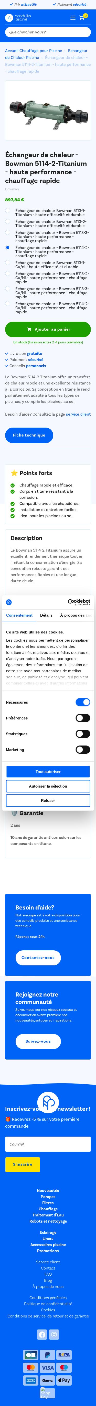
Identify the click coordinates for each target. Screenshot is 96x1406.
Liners (48, 1238)
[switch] (83, 718)
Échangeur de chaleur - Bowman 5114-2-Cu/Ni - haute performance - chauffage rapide (52, 307)
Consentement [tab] (19, 615)
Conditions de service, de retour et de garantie (48, 1316)
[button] (83, 114)
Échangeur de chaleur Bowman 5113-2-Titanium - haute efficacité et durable (51, 223)
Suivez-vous (38, 1041)
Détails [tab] (46, 615)
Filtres (48, 1202)
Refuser (48, 800)
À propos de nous (48, 1286)
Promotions (48, 1250)
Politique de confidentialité (48, 1304)
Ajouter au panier (52, 329)
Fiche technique (29, 435)
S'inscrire (22, 1164)
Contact (48, 1268)
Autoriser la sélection (48, 786)
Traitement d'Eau (48, 1215)
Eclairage (48, 1232)
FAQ (48, 1274)
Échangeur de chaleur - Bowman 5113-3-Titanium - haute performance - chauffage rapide (52, 236)
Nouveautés (48, 1190)
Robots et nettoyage (48, 1221)
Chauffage (48, 1209)
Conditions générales (48, 1297)
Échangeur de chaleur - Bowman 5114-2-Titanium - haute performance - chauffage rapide (52, 251)
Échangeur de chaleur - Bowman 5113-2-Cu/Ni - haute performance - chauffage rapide (52, 277)
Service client (48, 1262)
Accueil (12, 50)
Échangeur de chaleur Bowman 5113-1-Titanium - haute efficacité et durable (50, 212)
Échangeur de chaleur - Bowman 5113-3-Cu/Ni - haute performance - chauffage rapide (52, 292)
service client (78, 414)
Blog (48, 1280)
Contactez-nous (38, 957)
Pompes (48, 1196)
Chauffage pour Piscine (40, 50)
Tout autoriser (48, 771)
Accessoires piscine (48, 1244)
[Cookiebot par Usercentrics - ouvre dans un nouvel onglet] (68, 602)
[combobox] (48, 32)
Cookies (48, 1310)
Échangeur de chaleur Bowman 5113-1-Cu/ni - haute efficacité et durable (50, 264)
